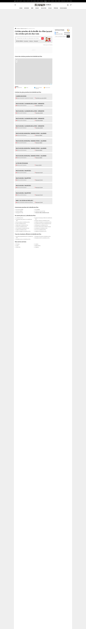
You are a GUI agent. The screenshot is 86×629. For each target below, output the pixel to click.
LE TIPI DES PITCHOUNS (22, 163)
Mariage (41, 1)
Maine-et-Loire (24, 28)
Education (43, 8)
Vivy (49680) (37, 209)
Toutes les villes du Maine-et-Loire (42, 212)
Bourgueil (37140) (39, 172)
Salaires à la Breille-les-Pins (21, 226)
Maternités (18, 247)
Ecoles (17, 245)
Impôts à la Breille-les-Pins (21, 229)
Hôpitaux (37, 247)
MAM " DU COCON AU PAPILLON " (24, 200)
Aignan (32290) (39, 165)
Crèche (18, 28)
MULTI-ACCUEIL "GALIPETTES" (23, 170)
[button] (16, 60)
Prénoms (56, 8)
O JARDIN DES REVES (21, 96)
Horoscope (63, 1)
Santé (49, 1)
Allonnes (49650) (39, 135)
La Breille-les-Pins (19, 217)
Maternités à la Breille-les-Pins (22, 225)
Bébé (32, 8)
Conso (20, 8)
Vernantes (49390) (39, 105)
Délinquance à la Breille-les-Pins (41, 225)
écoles (50, 8)
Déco (32, 1)
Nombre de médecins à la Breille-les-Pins (43, 222)
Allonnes (31, 41)
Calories (36, 244)
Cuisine (24, 1)
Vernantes (26, 41)
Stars (56, 1)
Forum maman (63, 8)
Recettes (28, 1)
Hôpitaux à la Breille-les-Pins (40, 231)
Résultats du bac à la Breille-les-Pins (23, 239)
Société (52, 1)
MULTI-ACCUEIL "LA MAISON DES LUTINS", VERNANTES (30, 103)
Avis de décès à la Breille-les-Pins (22, 228)
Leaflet (51, 84)
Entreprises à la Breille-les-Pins (41, 228)
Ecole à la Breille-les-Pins (21, 223)
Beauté (20, 1)
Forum (70, 1)
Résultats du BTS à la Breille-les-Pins (42, 237)
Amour (38, 1)
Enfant (37, 8)
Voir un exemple (67, 32)
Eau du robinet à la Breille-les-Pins (23, 222)
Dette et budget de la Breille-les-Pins (23, 231)
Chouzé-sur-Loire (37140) (40, 211)
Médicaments (37, 245)
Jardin (34, 1)
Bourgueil (36, 41)
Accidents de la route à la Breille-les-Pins (43, 223)
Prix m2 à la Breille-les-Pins (40, 229)
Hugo (67, 1)
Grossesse (26, 8)
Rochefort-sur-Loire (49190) (41, 98)
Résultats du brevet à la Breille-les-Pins (43, 236)
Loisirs (59, 1)
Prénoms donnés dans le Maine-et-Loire (43, 226)
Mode (17, 1)
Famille (45, 1)
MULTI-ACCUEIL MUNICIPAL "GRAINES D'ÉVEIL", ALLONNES (31, 133)
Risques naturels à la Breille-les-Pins (42, 220)
